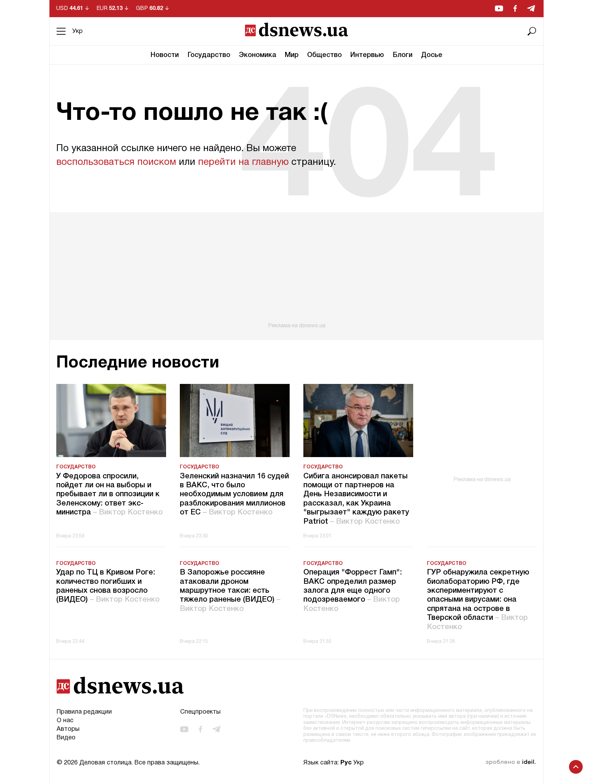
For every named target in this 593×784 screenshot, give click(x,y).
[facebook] (515, 8)
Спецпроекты (200, 712)
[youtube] (499, 8)
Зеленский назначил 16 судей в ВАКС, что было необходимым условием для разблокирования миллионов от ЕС (234, 494)
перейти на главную (243, 162)
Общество (324, 55)
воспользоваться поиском (116, 162)
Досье (431, 55)
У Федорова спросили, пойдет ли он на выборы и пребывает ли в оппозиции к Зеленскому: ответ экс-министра (109, 494)
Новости (165, 55)
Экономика (257, 55)
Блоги (402, 55)
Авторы (68, 729)
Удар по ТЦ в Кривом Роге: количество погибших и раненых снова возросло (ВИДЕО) (108, 586)
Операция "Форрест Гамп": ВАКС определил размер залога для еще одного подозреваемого (352, 590)
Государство (208, 55)
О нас (65, 721)
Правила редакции (84, 712)
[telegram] (531, 8)
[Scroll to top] (576, 767)
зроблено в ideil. (510, 762)
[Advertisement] (296, 271)
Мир (292, 55)
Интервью (367, 55)
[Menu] (61, 31)
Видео (66, 738)
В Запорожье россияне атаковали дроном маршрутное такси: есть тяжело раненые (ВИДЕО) (230, 590)
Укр (77, 31)
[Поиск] (531, 31)
